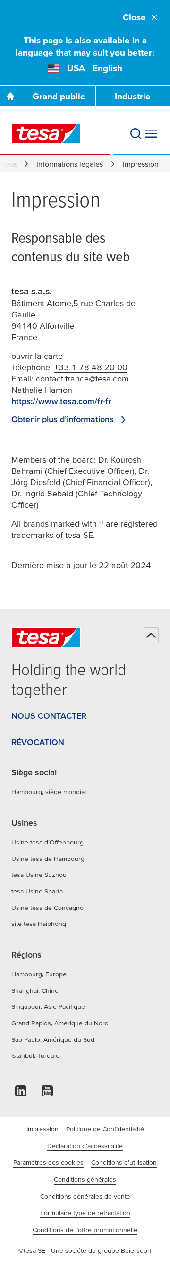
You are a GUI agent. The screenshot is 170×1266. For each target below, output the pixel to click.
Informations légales (69, 164)
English (107, 68)
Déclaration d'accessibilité (85, 1146)
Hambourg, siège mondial (48, 791)
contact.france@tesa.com (82, 378)
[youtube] (47, 1093)
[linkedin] (20, 1093)
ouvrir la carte (37, 356)
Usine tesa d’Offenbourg (47, 842)
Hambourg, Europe (39, 974)
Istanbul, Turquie (35, 1055)
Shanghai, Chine (35, 990)
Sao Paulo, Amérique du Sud (52, 1039)
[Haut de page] (151, 635)
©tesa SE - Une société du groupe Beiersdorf (85, 1250)
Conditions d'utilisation (124, 1162)
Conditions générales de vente (85, 1196)
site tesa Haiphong (38, 923)
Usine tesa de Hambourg (48, 858)
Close (134, 17)
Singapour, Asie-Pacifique (48, 1006)
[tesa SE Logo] (46, 133)
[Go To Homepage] (10, 96)
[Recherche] (136, 133)
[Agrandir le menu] (151, 133)
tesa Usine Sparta (37, 891)
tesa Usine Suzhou (39, 874)
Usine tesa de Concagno (47, 907)
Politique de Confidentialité (105, 1129)
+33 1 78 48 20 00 (91, 367)
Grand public (59, 96)
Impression (42, 1129)
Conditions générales (85, 1179)
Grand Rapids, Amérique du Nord (60, 1023)
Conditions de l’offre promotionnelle (85, 1230)
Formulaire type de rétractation (85, 1213)
